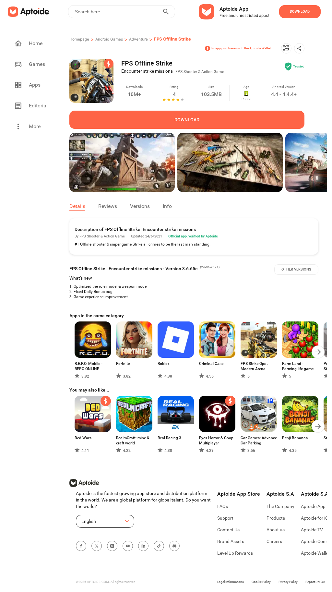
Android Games (109, 39)
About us (276, 529)
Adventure (138, 39)
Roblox (164, 363)
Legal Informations (230, 582)
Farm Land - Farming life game (298, 366)
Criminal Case (211, 363)
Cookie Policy (261, 582)
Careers (274, 541)
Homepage (79, 39)
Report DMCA (315, 582)
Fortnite (123, 363)
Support (225, 518)
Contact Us (228, 529)
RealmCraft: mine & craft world (132, 440)
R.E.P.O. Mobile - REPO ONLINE (88, 366)
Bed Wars (83, 438)
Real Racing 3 (169, 438)
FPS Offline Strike (172, 39)
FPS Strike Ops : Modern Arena (254, 366)
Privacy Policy (288, 582)
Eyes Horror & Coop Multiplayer (216, 440)
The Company (280, 506)
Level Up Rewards (235, 553)
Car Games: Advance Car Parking (259, 440)
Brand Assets (230, 541)
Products (276, 518)
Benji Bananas (295, 438)
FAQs (222, 506)
